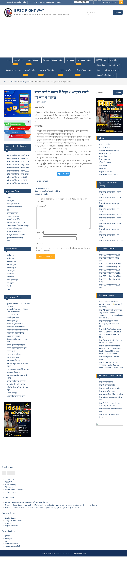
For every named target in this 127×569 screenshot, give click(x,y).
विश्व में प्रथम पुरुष (12, 320)
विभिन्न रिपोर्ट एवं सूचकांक (14, 228)
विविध (8, 241)
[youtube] (99, 2)
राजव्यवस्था (10, 273)
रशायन (9, 289)
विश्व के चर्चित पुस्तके (13, 336)
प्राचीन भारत (11, 258)
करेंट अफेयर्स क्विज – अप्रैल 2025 (18, 183)
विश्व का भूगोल (11, 267)
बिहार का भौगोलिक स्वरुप (107, 391)
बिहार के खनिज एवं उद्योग (107, 385)
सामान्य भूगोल (11, 270)
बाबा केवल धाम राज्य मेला (42, 188)
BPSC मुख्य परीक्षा (65, 70)
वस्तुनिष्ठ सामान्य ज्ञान (105, 171)
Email (39, 238)
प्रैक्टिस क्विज (100, 65)
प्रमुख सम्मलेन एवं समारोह (15, 238)
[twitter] (95, 2)
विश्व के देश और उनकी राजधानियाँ (17, 330)
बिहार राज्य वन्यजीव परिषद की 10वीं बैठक (47, 191)
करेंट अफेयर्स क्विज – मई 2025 (17, 180)
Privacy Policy (10, 484)
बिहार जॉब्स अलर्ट (114, 65)
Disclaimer (9, 487)
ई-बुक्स (99, 70)
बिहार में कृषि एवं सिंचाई (106, 382)
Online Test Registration (109, 150)
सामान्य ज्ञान (70, 60)
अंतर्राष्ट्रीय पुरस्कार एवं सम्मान (16, 396)
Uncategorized (26, 81)
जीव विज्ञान (10, 283)
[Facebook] (91, 2)
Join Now (64, 174)
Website (39, 243)
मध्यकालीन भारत (12, 261)
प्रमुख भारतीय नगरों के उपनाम (16, 381)
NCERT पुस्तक (101, 60)
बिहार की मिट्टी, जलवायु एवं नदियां (109, 388)
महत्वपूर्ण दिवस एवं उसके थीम (16, 234)
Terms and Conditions (14, 489)
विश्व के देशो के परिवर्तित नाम (15, 327)
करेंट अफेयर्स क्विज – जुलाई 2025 (18, 174)
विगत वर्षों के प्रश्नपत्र (84, 70)
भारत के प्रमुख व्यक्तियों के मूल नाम (18, 369)
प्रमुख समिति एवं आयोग (14, 231)
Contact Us (9, 479)
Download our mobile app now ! (47, 2)
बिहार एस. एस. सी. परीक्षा (13, 70)
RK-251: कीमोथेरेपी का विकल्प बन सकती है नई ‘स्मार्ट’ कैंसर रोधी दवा (26, 502)
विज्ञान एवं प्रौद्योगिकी (13, 203)
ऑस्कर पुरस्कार (11, 393)
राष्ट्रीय (9, 197)
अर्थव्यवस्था (10, 277)
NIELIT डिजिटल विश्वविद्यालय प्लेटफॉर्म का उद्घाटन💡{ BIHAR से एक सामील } (110, 304)
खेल (8, 210)
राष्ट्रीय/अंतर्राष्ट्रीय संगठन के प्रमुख (18, 225)
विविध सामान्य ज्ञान (12, 280)
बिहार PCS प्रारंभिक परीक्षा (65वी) (110, 270)
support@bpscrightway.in (16, 2)
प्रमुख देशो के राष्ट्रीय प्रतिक (16, 384)
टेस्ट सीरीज (113, 60)
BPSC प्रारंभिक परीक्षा (47, 70)
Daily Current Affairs (13, 520)
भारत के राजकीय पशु (13, 360)
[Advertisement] (63, 39)
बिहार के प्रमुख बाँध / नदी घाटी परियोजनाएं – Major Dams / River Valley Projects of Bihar (111, 365)
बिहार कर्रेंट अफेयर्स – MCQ (105, 75)
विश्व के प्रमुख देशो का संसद (15, 323)
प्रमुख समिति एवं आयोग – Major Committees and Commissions (17, 311)
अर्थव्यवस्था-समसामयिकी (14, 207)
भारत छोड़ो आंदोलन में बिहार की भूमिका (111, 394)
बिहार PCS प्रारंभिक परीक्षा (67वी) (110, 263)
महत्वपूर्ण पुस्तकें (29, 70)
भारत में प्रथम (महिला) (13, 354)
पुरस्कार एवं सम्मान (12, 213)
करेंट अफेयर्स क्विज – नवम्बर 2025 (18, 161)
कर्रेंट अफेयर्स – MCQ (112, 70)
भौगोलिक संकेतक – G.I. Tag (16, 222)
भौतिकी (9, 286)
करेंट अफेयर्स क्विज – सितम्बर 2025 (18, 168)
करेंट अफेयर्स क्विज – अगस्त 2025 (18, 171)
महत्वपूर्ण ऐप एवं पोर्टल (13, 219)
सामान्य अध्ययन (33, 60)
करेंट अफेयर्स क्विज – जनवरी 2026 (18, 155)
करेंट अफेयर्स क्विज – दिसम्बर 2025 (18, 158)
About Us (9, 482)
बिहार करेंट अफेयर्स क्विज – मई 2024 (111, 240)
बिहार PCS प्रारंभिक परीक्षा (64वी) (110, 273)
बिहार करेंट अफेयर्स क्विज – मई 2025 (111, 214)
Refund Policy (10, 492)
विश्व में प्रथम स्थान (13, 317)
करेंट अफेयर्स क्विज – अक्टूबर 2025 (18, 164)
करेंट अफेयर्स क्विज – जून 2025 (17, 177)
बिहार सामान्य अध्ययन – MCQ (53, 60)
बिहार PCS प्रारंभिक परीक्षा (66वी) (110, 267)
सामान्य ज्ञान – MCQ (84, 60)
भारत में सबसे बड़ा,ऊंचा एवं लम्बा (16, 348)
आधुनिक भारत (11, 255)
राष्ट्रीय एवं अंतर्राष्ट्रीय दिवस (16, 345)
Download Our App (110, 2)
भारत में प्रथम (11, 351)
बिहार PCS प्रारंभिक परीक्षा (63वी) (110, 276)
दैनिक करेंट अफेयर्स (105, 162)
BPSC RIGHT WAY (29, 10)
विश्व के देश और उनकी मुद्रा (15, 333)
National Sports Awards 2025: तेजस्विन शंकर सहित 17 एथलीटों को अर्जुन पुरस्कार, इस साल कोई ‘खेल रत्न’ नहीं (42, 507)
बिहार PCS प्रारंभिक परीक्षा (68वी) (110, 255)
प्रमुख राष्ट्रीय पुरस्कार (14, 372)
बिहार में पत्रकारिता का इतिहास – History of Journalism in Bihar (109, 323)
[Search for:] (105, 12)
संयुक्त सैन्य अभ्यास (13, 216)
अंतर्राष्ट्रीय (10, 200)
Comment (41, 206)
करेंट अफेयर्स (18, 60)
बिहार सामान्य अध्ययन (105, 159)
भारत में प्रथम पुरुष (13, 357)
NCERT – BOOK (105, 147)
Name (39, 233)
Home (8, 60)
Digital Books (104, 144)
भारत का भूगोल (11, 264)
